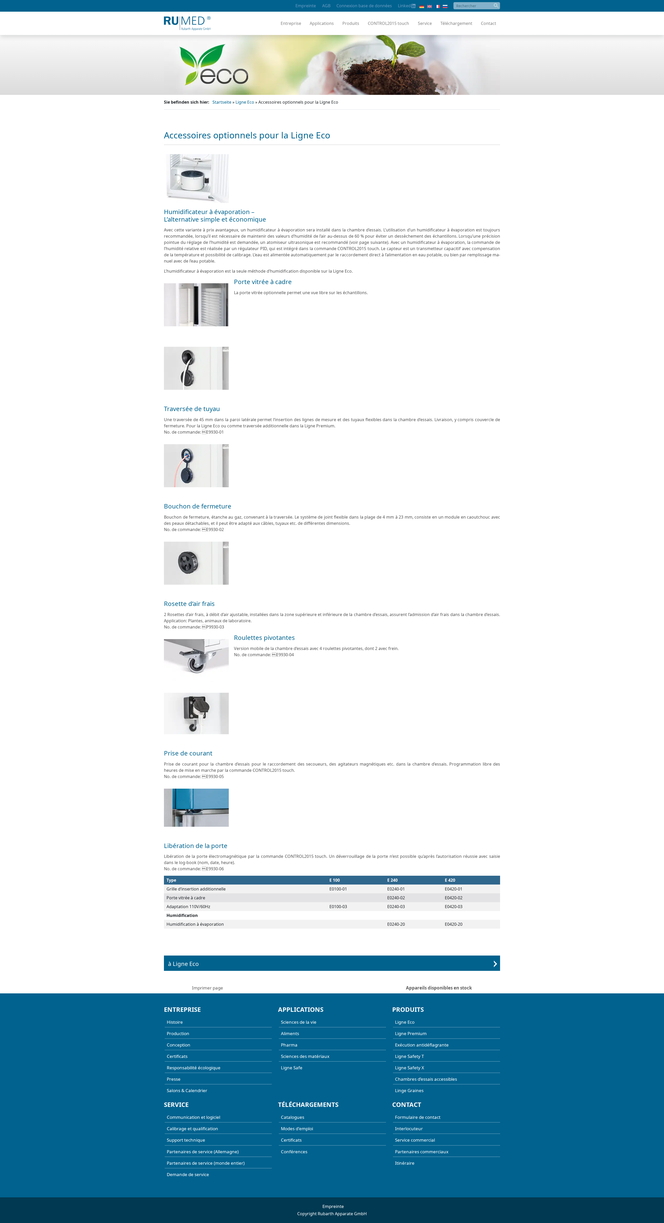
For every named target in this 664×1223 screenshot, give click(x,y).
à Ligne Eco (183, 963)
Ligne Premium (411, 1033)
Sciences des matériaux (305, 1056)
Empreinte (305, 6)
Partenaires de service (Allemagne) (203, 1152)
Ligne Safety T (409, 1056)
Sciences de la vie (298, 1022)
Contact (488, 23)
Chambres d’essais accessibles (426, 1079)
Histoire (175, 1022)
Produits (350, 23)
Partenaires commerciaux (421, 1152)
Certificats (177, 1056)
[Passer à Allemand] (421, 6)
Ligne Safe (291, 1068)
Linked (404, 6)
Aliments (290, 1033)
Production (178, 1033)
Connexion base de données (364, 6)
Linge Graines (409, 1091)
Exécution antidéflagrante (422, 1045)
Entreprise (291, 23)
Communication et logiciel (193, 1117)
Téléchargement (456, 23)
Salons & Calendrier (187, 1091)
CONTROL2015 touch (388, 23)
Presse (174, 1079)
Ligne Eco (245, 102)
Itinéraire (404, 1163)
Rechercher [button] (496, 5)
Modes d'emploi (297, 1129)
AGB (326, 6)
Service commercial (415, 1140)
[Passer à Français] (437, 6)
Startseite (221, 102)
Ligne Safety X (409, 1068)
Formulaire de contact (417, 1117)
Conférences (294, 1152)
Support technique (186, 1140)
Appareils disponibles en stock (439, 988)
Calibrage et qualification (192, 1129)
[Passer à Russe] (445, 6)
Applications (322, 23)
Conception (178, 1045)
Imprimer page (207, 988)
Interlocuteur (409, 1129)
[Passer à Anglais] (429, 6)
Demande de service (188, 1174)
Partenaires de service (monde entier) (206, 1163)
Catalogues (292, 1117)
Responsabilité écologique (193, 1068)
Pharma (289, 1045)
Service (425, 23)
